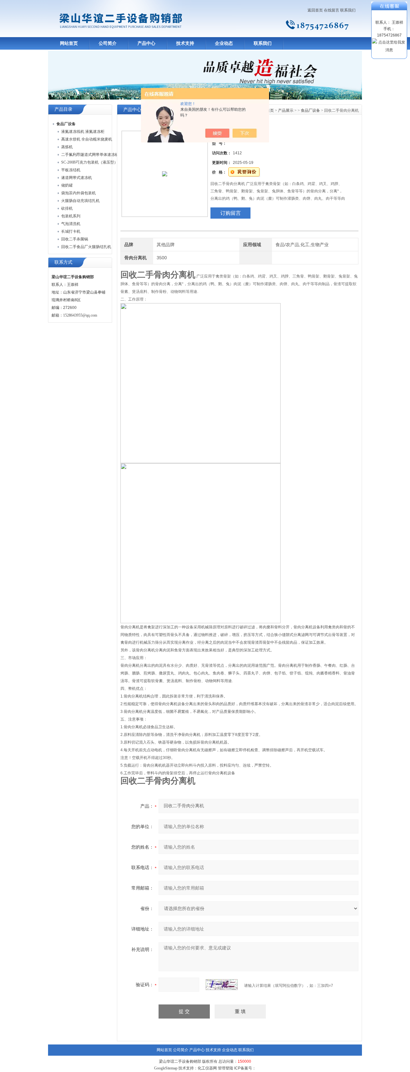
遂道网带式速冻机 (76, 177)
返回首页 (315, 10)
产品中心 (146, 43)
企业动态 (224, 43)
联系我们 (348, 10)
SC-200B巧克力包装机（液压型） (89, 162)
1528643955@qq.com (80, 315)
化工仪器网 (207, 1068)
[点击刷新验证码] (222, 984)
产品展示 (285, 110)
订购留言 (230, 213)
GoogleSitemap (165, 1068)
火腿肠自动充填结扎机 (80, 200)
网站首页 (69, 43)
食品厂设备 (310, 110)
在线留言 (331, 10)
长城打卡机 (70, 231)
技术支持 (185, 43)
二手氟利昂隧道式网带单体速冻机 (90, 154)
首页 (270, 110)
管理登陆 (225, 1068)
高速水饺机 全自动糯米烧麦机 (86, 139)
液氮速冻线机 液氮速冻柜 (82, 131)
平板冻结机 (70, 170)
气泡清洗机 (70, 224)
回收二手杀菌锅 (74, 239)
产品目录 (63, 109)
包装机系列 (70, 216)
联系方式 (63, 262)
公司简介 (108, 43)
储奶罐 (67, 185)
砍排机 (67, 208)
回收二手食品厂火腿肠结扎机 (86, 247)
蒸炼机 (67, 147)
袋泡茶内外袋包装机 (78, 193)
